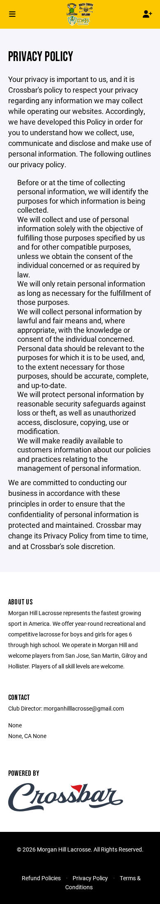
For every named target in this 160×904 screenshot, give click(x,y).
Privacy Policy (90, 878)
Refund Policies (41, 878)
